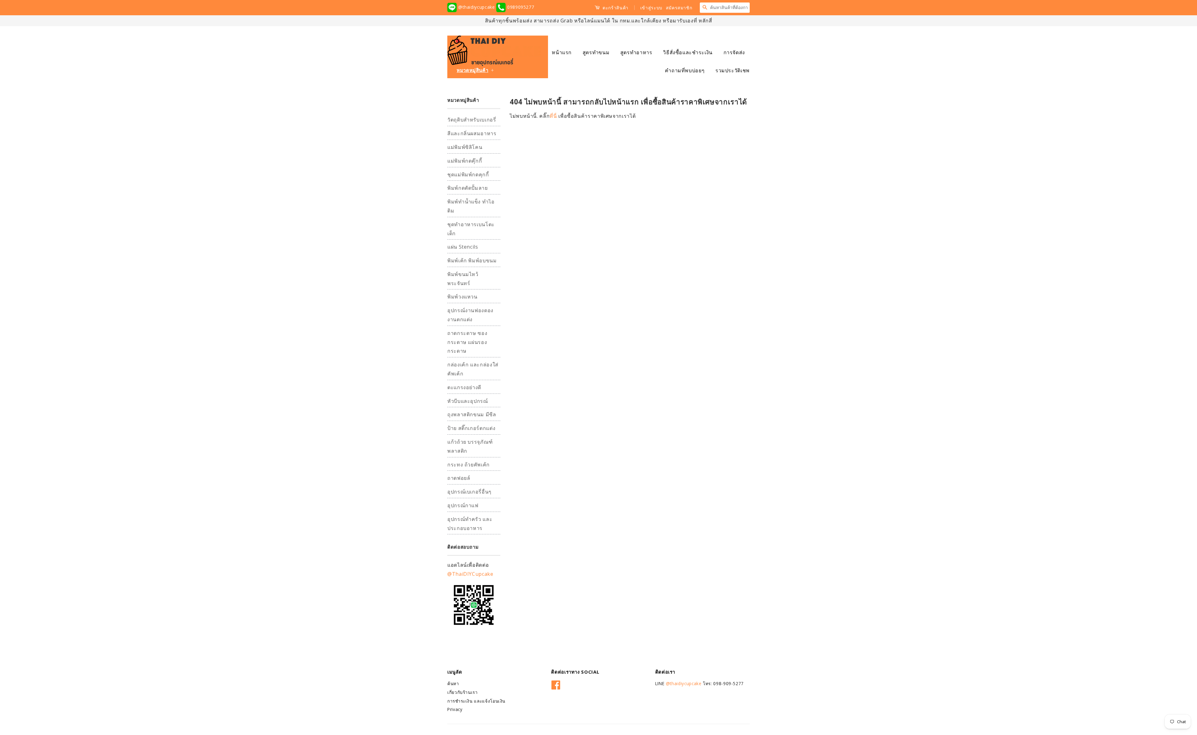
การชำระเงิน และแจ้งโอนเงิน (476, 701)
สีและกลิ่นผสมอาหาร (472, 133)
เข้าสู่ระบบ (651, 8)
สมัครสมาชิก (679, 8)
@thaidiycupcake (476, 7)
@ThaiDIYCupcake (470, 573)
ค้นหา (453, 683)
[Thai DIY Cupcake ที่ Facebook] (556, 684)
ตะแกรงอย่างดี (464, 387)
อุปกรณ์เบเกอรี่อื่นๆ (469, 491)
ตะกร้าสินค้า (614, 8)
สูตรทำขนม (596, 52)
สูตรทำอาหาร (636, 52)
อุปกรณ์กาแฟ (462, 505)
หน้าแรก (562, 52)
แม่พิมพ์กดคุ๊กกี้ (464, 160)
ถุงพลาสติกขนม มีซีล (471, 414)
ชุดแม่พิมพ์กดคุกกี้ (468, 174)
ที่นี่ (554, 115)
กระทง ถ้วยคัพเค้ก (468, 464)
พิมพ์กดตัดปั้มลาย (467, 187)
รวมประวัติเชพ (732, 70)
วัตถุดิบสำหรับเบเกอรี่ (471, 119)
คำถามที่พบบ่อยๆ (684, 70)
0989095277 (520, 7)
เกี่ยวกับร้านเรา (462, 692)
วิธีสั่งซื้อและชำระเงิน (688, 52)
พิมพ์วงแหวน (462, 296)
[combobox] (730, 7)
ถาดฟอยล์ (458, 478)
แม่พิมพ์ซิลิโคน (464, 147)
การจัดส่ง (734, 52)
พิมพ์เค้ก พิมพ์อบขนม (472, 260)
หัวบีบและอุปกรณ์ (467, 401)
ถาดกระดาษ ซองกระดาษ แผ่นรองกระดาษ (467, 342)
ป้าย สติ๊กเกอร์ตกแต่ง (471, 428)
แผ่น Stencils (462, 246)
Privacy (454, 709)
